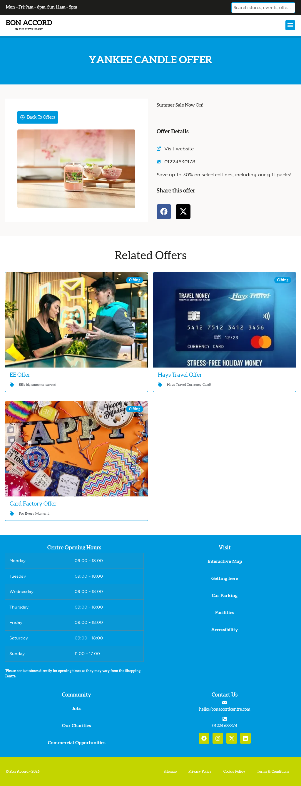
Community (76, 695)
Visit (225, 548)
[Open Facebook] (204, 738)
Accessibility (224, 629)
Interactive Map (225, 561)
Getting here (224, 578)
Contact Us (225, 695)
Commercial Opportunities (76, 742)
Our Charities (76, 725)
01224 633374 (224, 726)
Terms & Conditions (273, 771)
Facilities (224, 612)
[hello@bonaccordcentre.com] (224, 702)
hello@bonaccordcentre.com (224, 709)
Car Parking (225, 595)
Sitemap (170, 771)
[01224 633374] (224, 719)
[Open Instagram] (218, 738)
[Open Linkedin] (245, 738)
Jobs (76, 708)
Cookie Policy (234, 771)
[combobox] (263, 8)
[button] (290, 25)
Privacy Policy (200, 771)
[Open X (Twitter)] (231, 738)
